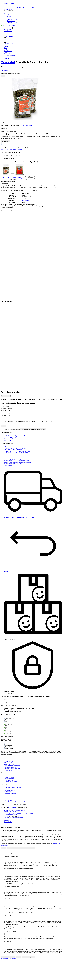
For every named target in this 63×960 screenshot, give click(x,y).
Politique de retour (8, 762)
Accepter (3, 848)
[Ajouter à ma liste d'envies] (1, 143)
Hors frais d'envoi (27, 125)
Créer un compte (8, 36)
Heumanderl (8, 62)
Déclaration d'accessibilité (10, 814)
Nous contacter (11, 21)
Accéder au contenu (9, 3)
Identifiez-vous (8, 31)
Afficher (3, 426)
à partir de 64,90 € (19, 7)
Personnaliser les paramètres (27, 848)
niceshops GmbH (12, 807)
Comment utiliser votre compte (12, 765)
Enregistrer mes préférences (8, 957)
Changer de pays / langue (19, 804)
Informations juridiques (8, 207)
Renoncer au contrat (6, 824)
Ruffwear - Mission (9, 438)
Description (5, 183)
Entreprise (6, 820)
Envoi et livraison (8, 761)
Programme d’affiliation (10, 793)
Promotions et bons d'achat (11, 767)
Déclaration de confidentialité (8, 851)
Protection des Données (10, 811)
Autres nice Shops (8, 822)
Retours (9, 16)
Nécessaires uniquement (13, 848)
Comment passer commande (11, 759)
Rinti (5, 446)
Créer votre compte (9, 777)
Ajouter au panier (5, 141)
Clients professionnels (9, 770)
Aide (5, 13)
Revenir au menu (8, 2)
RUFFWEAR (7, 440)
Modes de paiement (12, 19)
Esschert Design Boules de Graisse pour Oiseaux (16, 460)
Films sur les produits (9, 790)
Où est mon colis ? (9, 780)
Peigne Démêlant (8, 465)
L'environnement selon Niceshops (12, 787)
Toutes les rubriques (12, 22)
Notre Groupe (7, 798)
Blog (5, 788)
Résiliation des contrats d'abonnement (13, 817)
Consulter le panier (9, 5)
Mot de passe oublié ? (9, 778)
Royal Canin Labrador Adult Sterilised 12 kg (15, 448)
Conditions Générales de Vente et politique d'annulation (18, 813)
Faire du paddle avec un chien (11, 437)
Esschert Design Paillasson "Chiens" (13, 463)
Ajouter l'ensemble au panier (8, 181)
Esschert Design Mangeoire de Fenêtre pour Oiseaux (17, 462)
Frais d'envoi (10, 18)
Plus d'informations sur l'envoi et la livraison (12, 149)
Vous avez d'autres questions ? (12, 768)
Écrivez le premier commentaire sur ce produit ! (33, 429)
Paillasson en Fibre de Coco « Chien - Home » (16, 459)
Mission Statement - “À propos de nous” (14, 436)
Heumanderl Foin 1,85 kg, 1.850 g (12, 178)
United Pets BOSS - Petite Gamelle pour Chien (16, 452)
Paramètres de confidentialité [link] (11, 816)
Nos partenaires (8, 791)
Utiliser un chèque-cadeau (10, 781)
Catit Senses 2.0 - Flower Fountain (13, 449)
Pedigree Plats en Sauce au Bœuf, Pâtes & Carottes (17, 451)
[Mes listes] (5, 39)
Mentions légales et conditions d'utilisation (15, 810)
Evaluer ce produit (5, 395)
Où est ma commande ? (13, 15)
